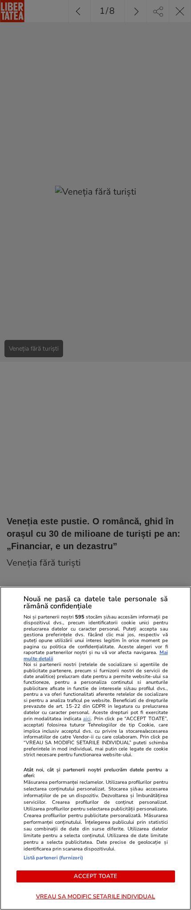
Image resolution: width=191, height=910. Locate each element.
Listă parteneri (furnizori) (53, 857)
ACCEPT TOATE (96, 876)
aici (87, 718)
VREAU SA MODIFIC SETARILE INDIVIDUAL (95, 897)
